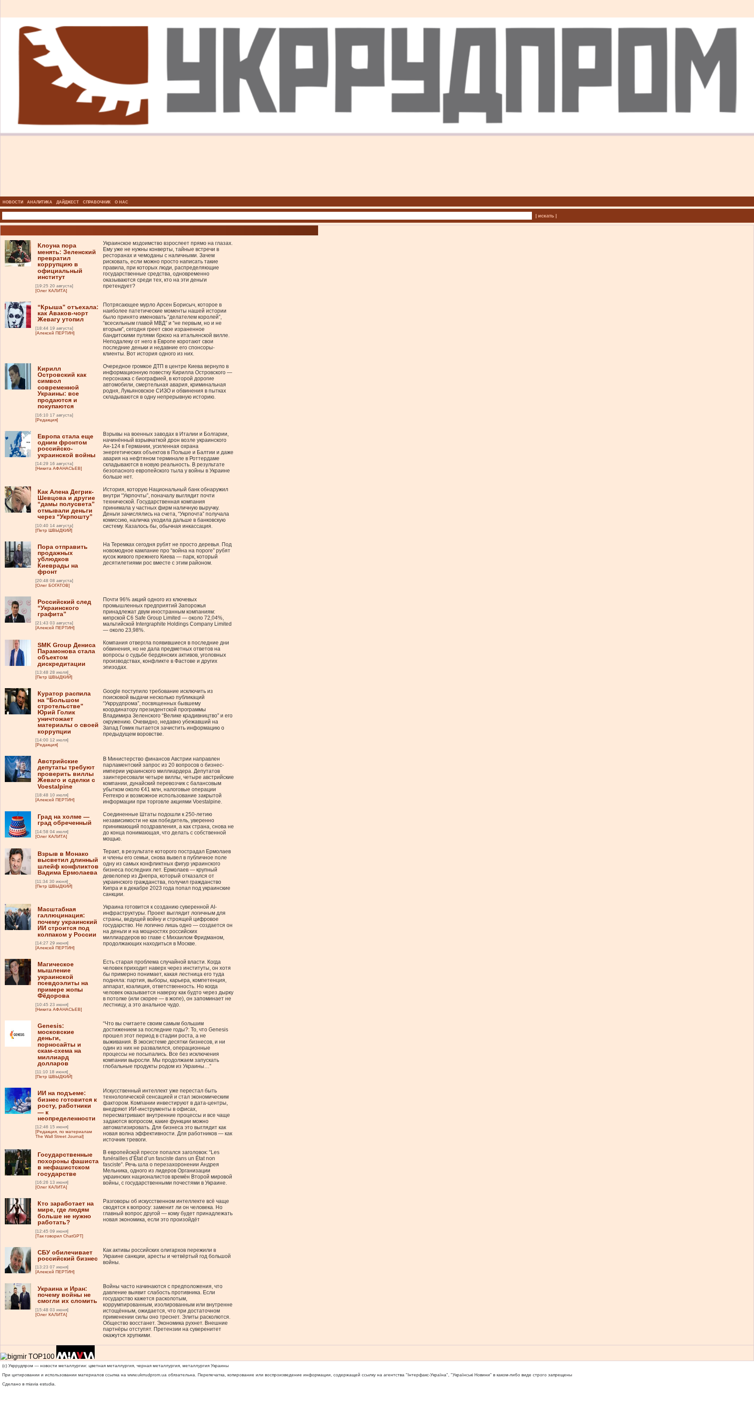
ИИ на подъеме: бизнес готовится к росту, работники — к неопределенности (67, 1105)
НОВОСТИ (13, 202)
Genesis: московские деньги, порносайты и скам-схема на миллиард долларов (59, 1044)
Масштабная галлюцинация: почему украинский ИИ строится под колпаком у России (67, 922)
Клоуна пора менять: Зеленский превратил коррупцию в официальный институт (67, 261)
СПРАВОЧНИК (97, 202)
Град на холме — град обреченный (65, 819)
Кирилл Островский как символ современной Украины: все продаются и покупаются (62, 387)
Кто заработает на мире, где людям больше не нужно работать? (66, 1213)
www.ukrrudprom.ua (147, 1374)
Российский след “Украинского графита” (64, 608)
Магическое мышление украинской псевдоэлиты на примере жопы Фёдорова (63, 980)
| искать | (546, 215)
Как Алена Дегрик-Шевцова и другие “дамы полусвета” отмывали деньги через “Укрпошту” (66, 504)
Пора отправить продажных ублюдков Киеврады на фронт (63, 559)
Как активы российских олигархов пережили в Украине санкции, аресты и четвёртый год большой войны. (167, 1256)
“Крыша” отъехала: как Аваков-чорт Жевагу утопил (68, 313)
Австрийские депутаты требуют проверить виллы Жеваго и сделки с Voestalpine (66, 774)
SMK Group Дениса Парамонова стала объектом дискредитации (67, 654)
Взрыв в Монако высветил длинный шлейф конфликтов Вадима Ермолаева (68, 863)
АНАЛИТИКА (39, 202)
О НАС (121, 202)
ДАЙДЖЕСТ (67, 202)
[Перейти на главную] (377, 193)
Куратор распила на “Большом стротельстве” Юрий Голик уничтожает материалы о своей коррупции (68, 712)
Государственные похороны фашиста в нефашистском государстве (68, 1164)
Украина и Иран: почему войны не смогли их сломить (67, 1295)
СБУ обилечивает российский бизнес (68, 1255)
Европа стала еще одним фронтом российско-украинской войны (67, 445)
